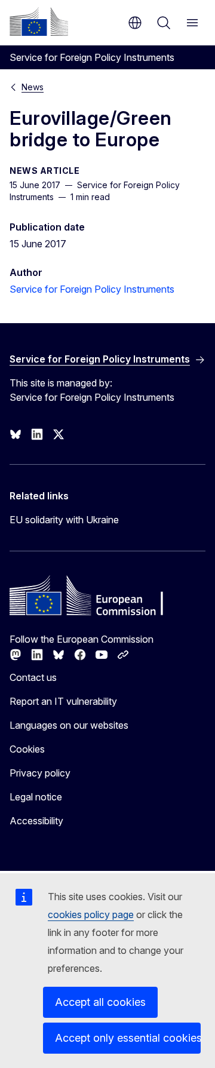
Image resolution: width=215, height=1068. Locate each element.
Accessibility (36, 821)
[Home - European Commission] (39, 21)
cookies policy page (91, 914)
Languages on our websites (69, 725)
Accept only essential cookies (128, 1038)
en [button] (135, 23)
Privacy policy (40, 773)
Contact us (33, 677)
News (33, 87)
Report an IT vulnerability (63, 701)
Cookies (27, 749)
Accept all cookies (100, 1002)
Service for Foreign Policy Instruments (92, 289)
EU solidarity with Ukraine (64, 520)
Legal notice (36, 797)
